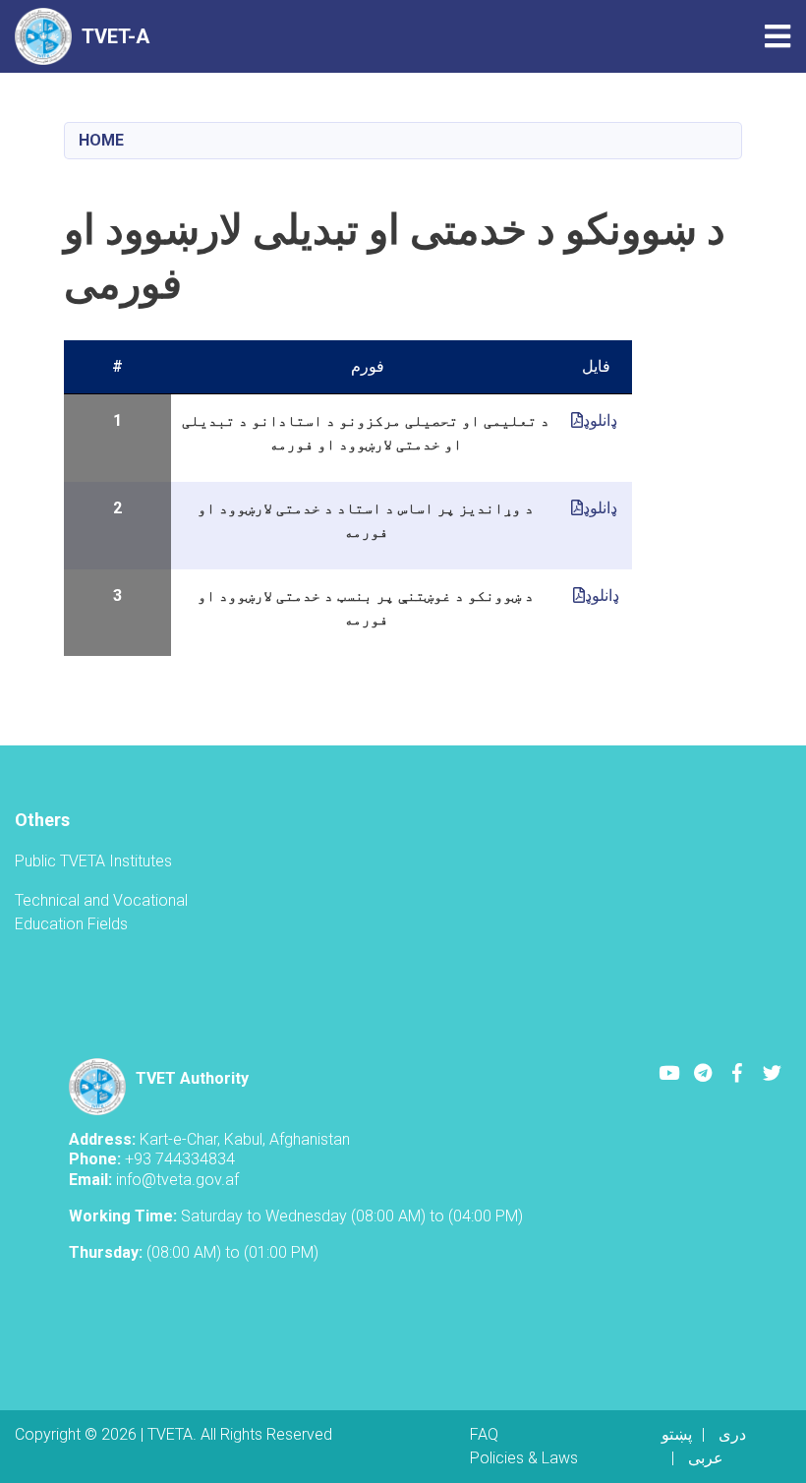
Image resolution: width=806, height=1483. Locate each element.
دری (732, 1434)
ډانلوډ (602, 420)
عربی (705, 1458)
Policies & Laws (524, 1458)
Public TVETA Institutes (93, 861)
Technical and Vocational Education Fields (101, 912)
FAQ (484, 1434)
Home (101, 140)
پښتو (677, 1434)
